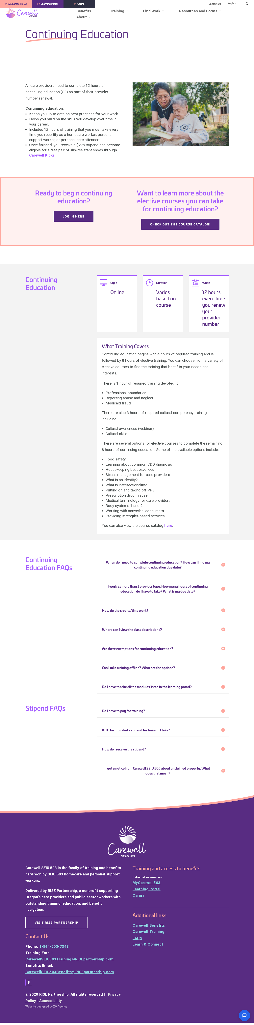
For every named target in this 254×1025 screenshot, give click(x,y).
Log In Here (74, 216)
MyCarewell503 (17, 4)
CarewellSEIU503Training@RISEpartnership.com (69, 959)
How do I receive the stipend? (124, 749)
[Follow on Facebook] (28, 982)
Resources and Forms (198, 11)
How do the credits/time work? (125, 610)
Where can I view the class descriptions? (132, 629)
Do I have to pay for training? (123, 710)
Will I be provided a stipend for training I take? (136, 729)
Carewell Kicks (42, 155)
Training (117, 11)
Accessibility (50, 1000)
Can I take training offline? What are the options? (138, 667)
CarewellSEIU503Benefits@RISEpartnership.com (69, 972)
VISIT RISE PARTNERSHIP (56, 922)
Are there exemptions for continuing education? (137, 648)
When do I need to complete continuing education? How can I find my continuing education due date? (158, 565)
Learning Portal (49, 4)
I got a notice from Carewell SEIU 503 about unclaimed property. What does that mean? (158, 771)
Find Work (151, 11)
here (168, 525)
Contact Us (215, 4)
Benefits (83, 11)
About (81, 17)
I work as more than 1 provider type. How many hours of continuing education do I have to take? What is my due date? (158, 589)
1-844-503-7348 (54, 946)
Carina (81, 4)
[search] (246, 4)
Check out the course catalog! (180, 224)
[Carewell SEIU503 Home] (35, 13)
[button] (244, 1015)
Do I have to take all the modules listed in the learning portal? (147, 686)
